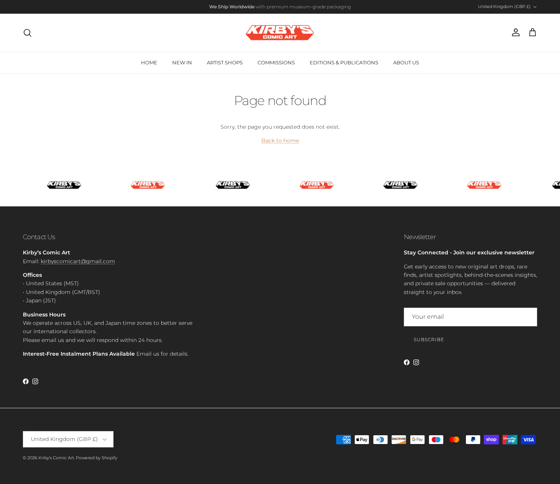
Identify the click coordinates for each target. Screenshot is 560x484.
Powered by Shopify (96, 457)
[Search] (27, 32)
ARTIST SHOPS (225, 62)
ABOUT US (406, 62)
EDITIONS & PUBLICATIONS (344, 62)
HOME (149, 62)
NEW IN (182, 62)
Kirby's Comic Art (56, 457)
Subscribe (429, 339)
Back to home (280, 140)
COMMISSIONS (276, 62)
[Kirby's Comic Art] (280, 32)
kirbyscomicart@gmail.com (78, 261)
